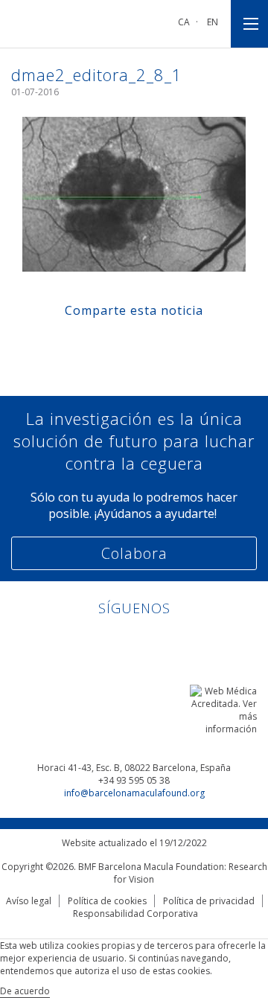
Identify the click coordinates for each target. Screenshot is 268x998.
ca (184, 22)
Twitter (148, 640)
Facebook (120, 640)
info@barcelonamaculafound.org (134, 793)
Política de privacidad (209, 901)
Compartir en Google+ (177, 343)
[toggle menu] (249, 24)
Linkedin (92, 640)
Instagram (177, 640)
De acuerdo (25, 991)
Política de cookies (107, 901)
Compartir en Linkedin (148, 343)
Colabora (134, 553)
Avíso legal (28, 901)
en (212, 22)
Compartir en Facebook (92, 343)
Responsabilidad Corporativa (135, 913)
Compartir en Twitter (120, 343)
